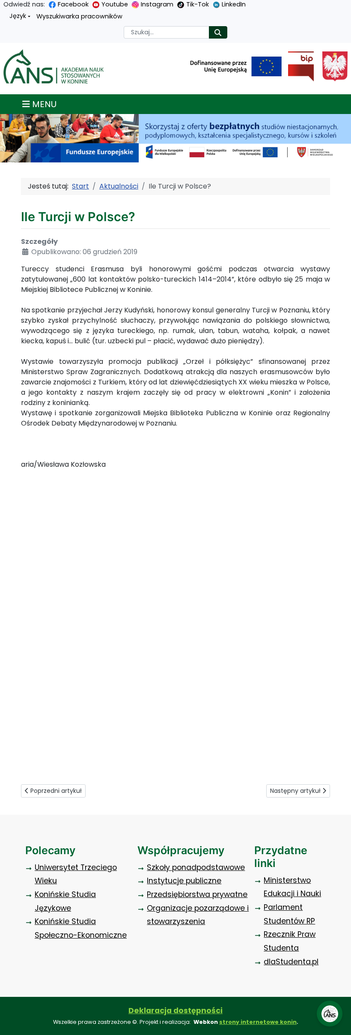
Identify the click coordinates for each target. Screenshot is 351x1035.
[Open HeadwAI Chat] (329, 1013)
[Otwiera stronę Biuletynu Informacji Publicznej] (297, 66)
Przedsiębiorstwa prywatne (197, 894)
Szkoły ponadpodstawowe (196, 867)
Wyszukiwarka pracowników (79, 16)
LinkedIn (234, 4)
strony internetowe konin (258, 1022)
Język (17, 16)
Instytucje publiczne (184, 881)
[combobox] (166, 32)
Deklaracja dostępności (175, 1010)
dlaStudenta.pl (291, 962)
